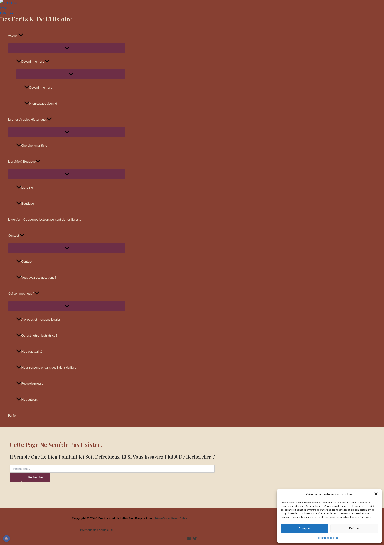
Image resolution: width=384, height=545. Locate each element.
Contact (13, 235)
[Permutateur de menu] (66, 48)
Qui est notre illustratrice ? (39, 335)
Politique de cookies (327, 537)
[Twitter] (195, 539)
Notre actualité (31, 351)
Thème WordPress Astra (170, 518)
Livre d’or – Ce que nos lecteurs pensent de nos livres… (44, 219)
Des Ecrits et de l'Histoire (36, 19)
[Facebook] (189, 539)
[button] (376, 494)
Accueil (13, 35)
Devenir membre (32, 61)
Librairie (27, 187)
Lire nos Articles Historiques (27, 119)
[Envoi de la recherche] (16, 477)
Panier (12, 415)
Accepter (305, 528)
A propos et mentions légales (41, 319)
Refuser (354, 528)
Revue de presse (32, 383)
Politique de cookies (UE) (97, 530)
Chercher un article (34, 145)
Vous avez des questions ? (38, 277)
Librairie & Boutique (22, 161)
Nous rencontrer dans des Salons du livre (48, 367)
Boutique (27, 203)
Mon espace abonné (43, 103)
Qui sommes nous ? (21, 293)
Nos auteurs (29, 399)
